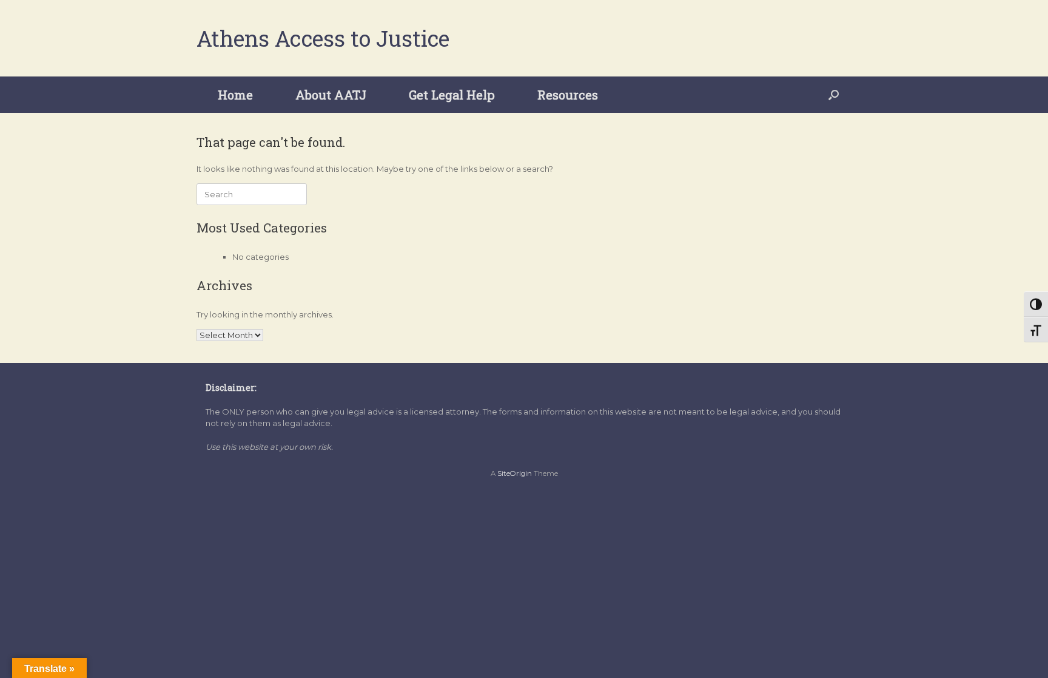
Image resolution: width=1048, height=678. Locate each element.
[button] (834, 94)
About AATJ (330, 95)
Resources (567, 95)
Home (235, 95)
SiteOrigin (514, 473)
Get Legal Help (452, 95)
